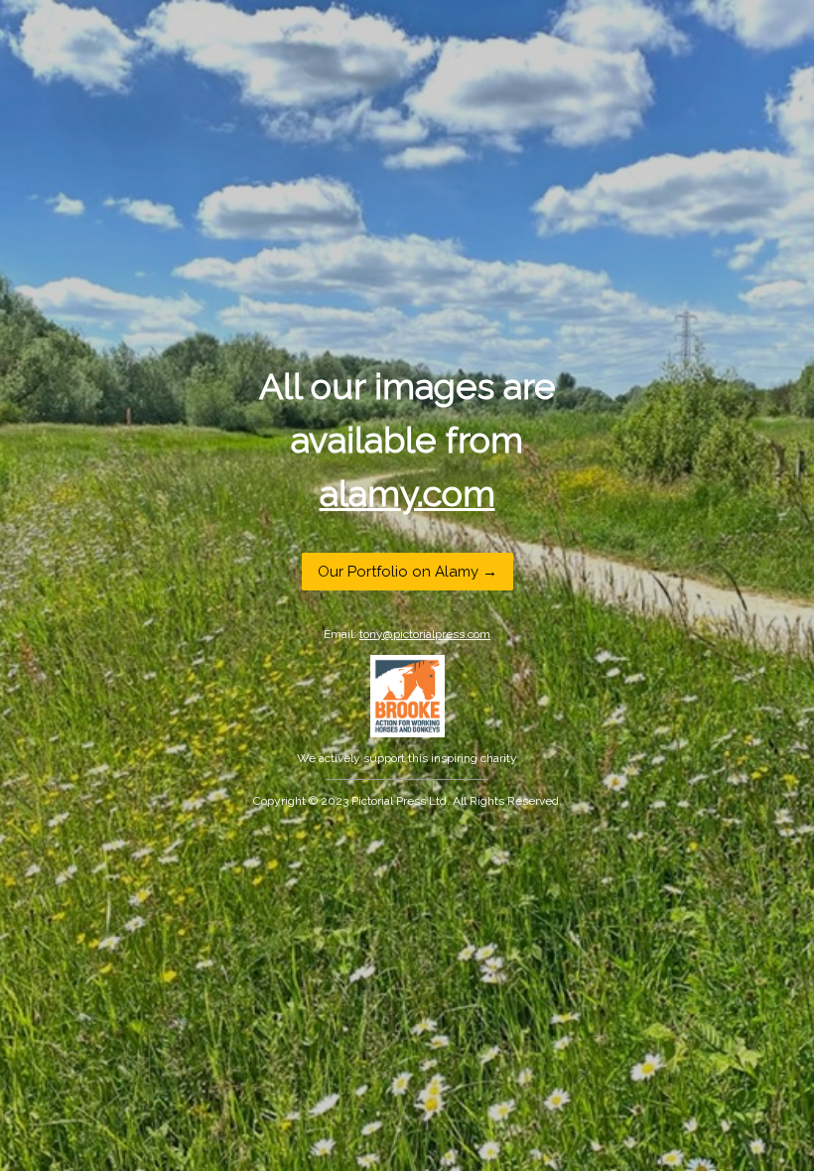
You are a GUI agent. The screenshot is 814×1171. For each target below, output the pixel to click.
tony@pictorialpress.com (424, 633)
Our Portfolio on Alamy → (407, 571)
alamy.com (407, 493)
